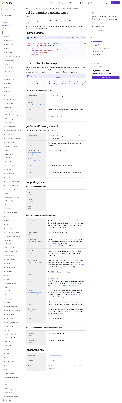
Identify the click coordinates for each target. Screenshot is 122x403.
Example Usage (97, 41)
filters (30, 102)
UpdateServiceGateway (56, 297)
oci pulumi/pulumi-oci (54, 356)
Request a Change (98, 66)
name (29, 192)
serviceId (31, 333)
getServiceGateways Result (101, 48)
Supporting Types (98, 51)
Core (63, 8)
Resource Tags (55, 244)
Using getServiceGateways (101, 45)
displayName (32, 251)
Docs (54, 3)
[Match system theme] (10, 400)
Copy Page (96, 63)
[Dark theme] (6, 400)
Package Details (97, 54)
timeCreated (32, 309)
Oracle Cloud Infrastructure (46, 8)
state (29, 109)
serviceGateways (33, 150)
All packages (8, 15)
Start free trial (106, 77)
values (30, 199)
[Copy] (85, 43)
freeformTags (32, 260)
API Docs (5, 29)
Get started (115, 3)
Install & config (6, 25)
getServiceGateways (72, 8)
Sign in (107, 3)
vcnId (29, 117)
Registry (63, 3)
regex (29, 206)
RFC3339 (68, 311)
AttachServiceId (73, 295)
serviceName (32, 340)
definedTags (32, 239)
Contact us (99, 3)
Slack (83, 3)
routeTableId (32, 279)
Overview (5, 22)
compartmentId (32, 95)
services (30, 290)
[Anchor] (69, 12)
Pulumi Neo (73, 3)
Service (57, 290)
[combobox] (11, 9)
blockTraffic (32, 221)
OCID (52, 96)
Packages (34, 8)
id (28, 143)
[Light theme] (3, 400)
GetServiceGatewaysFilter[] (36, 105)
